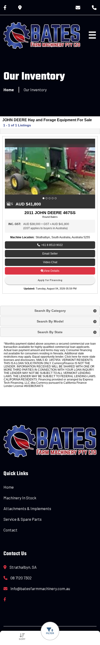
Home (8, 89)
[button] (44, 198)
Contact (10, 529)
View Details (51, 270)
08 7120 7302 (21, 577)
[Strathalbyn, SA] (20, 7)
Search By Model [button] (50, 321)
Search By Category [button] (50, 310)
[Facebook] (5, 7)
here (74, 356)
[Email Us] (78, 7)
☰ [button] (92, 35)
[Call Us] (94, 7)
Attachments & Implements (27, 508)
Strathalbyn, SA (23, 567)
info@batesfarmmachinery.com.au (40, 588)
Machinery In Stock (19, 497)
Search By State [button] (50, 332)
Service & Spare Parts (22, 519)
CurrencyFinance (63, 363)
